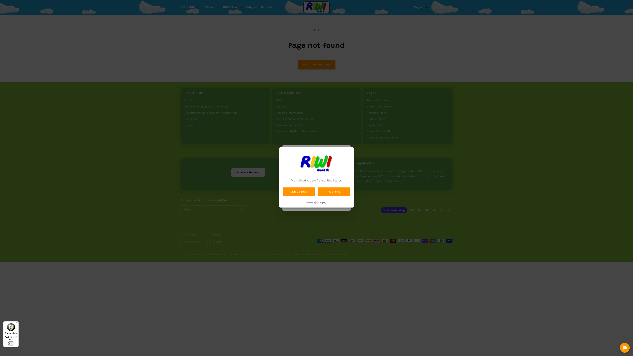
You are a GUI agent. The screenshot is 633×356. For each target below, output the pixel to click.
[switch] (11, 343)
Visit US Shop (299, 191)
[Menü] (17, 323)
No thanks (334, 191)
